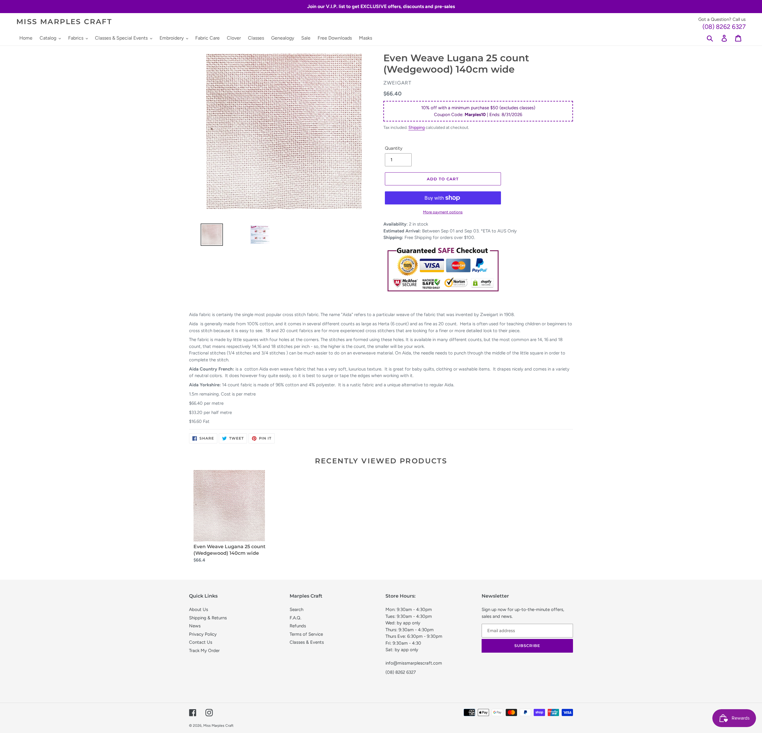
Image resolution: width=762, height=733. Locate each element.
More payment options (443, 212)
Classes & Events (307, 642)
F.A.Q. (295, 618)
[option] (209, 236)
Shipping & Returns (208, 618)
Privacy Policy (203, 634)
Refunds (298, 626)
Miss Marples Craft (64, 22)
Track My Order (204, 650)
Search (296, 609)
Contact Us (200, 642)
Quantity (393, 148)
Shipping (416, 127)
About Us (198, 609)
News (195, 626)
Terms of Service (306, 634)
